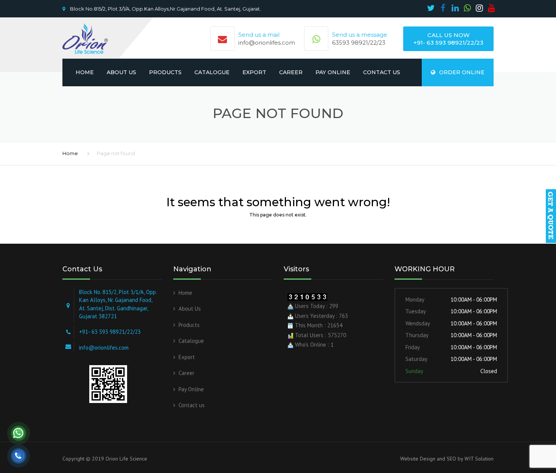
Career (291, 72)
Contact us (381, 72)
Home (85, 72)
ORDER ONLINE (462, 72)
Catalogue (212, 72)
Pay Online (332, 72)
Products (165, 72)
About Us (121, 72)
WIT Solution (478, 458)
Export (254, 72)
